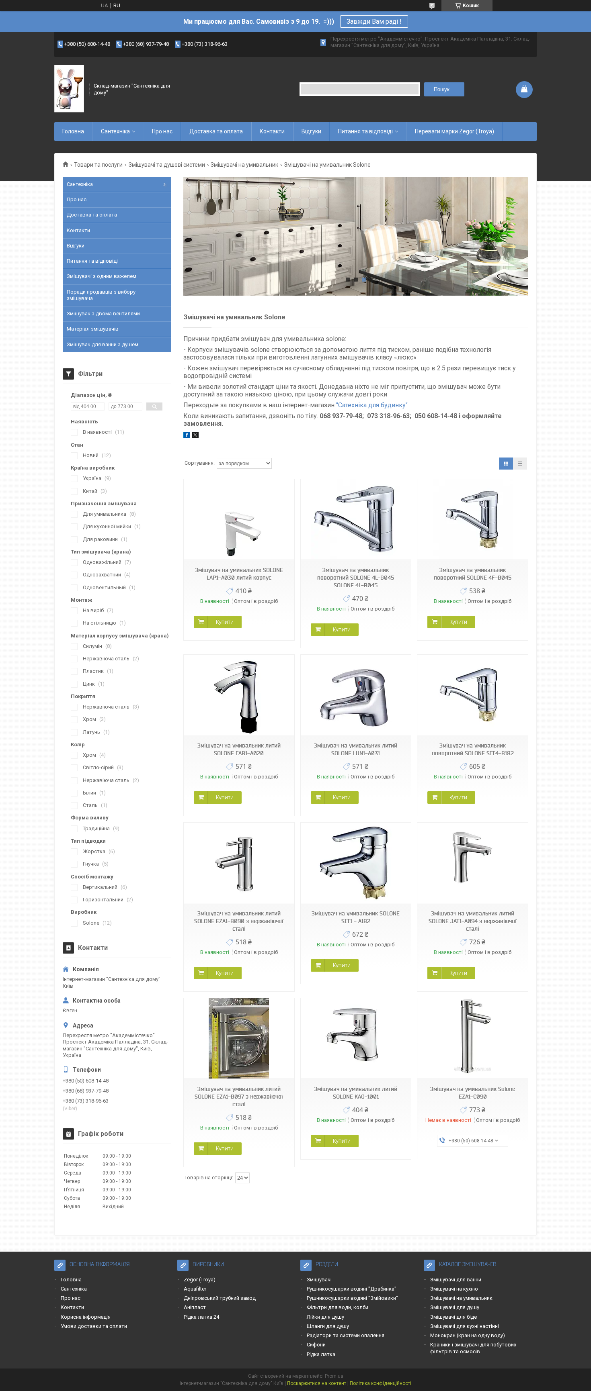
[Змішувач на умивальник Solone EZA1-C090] (472, 1038)
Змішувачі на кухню (454, 1289)
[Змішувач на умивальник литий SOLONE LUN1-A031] (356, 695)
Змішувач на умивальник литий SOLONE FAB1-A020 (239, 749)
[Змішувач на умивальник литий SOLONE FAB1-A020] (239, 695)
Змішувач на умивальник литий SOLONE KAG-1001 (355, 1093)
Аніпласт (195, 1307)
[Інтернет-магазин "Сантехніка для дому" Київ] (69, 89)
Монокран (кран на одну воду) (467, 1335)
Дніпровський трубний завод (220, 1298)
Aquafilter (195, 1289)
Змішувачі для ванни (455, 1280)
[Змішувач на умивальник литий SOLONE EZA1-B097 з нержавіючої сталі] (239, 1038)
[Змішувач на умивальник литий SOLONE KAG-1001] (356, 1038)
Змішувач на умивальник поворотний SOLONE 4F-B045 (472, 574)
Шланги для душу (328, 1326)
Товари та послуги (98, 164)
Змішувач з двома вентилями (103, 313)
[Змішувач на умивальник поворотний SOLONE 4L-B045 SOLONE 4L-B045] (356, 519)
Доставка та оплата (216, 131)
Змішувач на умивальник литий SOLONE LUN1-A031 (355, 749)
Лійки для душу (325, 1317)
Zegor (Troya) (199, 1280)
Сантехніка (115, 131)
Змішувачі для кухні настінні (464, 1326)
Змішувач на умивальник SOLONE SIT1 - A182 (356, 917)
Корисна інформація (86, 1317)
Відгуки (311, 131)
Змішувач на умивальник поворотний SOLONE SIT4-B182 (473, 749)
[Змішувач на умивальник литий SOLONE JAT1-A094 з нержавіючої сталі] (472, 863)
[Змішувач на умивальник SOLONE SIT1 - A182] (356, 863)
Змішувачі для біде (453, 1317)
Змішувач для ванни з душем (102, 344)
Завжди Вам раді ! (374, 21)
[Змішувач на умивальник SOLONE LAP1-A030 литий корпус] (239, 519)
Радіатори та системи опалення (345, 1335)
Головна (73, 131)
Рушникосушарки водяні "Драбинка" (351, 1289)
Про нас (162, 131)
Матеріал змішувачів (93, 329)
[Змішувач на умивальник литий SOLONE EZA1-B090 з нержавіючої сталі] (239, 863)
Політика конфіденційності (380, 1383)
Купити (225, 622)
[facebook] (186, 436)
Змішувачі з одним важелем (101, 276)
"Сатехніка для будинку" (372, 405)
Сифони (316, 1345)
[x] (195, 436)
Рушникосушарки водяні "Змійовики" (352, 1298)
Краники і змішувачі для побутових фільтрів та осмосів (473, 1348)
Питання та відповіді (365, 131)
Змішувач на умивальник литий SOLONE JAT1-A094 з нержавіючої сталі (473, 921)
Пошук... (444, 89)
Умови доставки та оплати (94, 1326)
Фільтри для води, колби (337, 1307)
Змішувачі (319, 1280)
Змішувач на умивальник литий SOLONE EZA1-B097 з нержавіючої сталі (239, 1096)
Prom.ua (334, 1376)
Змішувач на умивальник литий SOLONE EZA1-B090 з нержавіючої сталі (238, 921)
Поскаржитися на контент (316, 1383)
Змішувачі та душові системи (167, 164)
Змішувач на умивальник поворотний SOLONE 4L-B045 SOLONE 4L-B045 (355, 577)
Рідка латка (321, 1354)
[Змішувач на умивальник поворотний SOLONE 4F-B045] (472, 519)
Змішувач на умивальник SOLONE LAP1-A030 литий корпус (239, 574)
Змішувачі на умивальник (244, 164)
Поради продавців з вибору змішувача (101, 295)
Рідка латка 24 (201, 1317)
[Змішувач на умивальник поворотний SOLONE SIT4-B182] (472, 695)
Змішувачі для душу (454, 1307)
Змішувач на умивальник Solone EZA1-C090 (472, 1093)
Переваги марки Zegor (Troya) (454, 131)
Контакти (272, 131)
